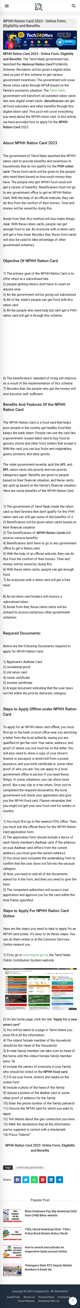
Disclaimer (64, 1297)
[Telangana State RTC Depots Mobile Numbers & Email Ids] (12, 1269)
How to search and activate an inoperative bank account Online (46, 1249)
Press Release (26, 1300)
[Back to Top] (73, 1301)
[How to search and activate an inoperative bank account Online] (12, 1251)
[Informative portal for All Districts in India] (40, 12)
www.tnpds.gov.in (35, 955)
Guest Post (13, 1297)
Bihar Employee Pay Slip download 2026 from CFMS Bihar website (51, 1213)
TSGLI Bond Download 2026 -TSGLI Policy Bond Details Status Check (48, 1231)
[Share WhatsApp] (34, 1179)
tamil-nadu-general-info (30, 1167)
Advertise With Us (48, 1300)
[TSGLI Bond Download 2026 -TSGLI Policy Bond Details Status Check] (12, 1233)
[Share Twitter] (25, 1179)
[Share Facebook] (17, 1179)
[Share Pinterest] (42, 1179)
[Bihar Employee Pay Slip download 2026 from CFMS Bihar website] (12, 1215)
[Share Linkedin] (51, 1179)
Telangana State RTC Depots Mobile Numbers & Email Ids (48, 1267)
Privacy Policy (46, 1297)
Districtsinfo (61, 1291)
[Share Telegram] (59, 1179)
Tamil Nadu (57, 90)
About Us (29, 1297)
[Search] (73, 7)
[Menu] (7, 6)
